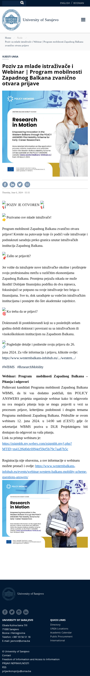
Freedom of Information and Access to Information (31, 659)
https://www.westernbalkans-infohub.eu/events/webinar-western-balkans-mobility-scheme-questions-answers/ (44, 471)
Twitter (12, 612)
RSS (4, 667)
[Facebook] (5, 184)
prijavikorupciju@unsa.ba (16, 671)
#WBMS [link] (8, 367)
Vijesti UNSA (10, 56)
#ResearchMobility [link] (30, 367)
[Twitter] (20, 184)
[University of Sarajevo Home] (11, 19)
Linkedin (26, 612)
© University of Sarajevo (15, 651)
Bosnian (78, 3)
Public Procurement (61, 636)
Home (8, 37)
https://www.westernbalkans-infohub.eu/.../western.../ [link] (39, 358)
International (57, 640)
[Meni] (83, 20)
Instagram (19, 612)
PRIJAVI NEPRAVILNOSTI (15, 663)
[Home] (9, 593)
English (65, 3)
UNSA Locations (59, 628)
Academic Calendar (61, 632)
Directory (55, 624)
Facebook (5, 612)
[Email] (27, 184)
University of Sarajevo (41, 20)
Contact (6, 655)
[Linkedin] (12, 184)
